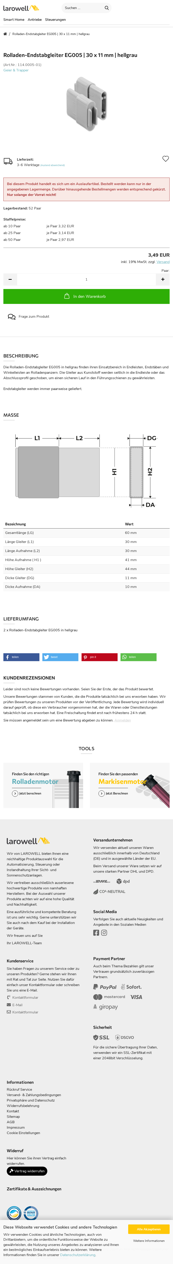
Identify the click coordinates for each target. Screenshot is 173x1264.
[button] (128, 8)
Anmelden (122, 720)
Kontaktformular (25, 997)
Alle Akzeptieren (149, 1229)
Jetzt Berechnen (117, 793)
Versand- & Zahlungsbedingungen (34, 1094)
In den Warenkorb (89, 296)
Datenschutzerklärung (77, 1254)
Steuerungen (55, 19)
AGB (11, 1122)
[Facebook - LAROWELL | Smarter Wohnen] (96, 934)
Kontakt (13, 1111)
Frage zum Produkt (33, 316)
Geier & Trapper (16, 70)
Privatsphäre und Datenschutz (31, 1100)
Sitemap (13, 1116)
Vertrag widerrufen (29, 1171)
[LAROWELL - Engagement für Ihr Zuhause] (23, 8)
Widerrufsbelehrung (23, 1105)
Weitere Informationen (149, 1241)
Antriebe (35, 19)
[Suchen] (106, 8)
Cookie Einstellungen (23, 1132)
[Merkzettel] (154, 8)
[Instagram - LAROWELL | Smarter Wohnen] (104, 934)
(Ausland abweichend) (52, 165)
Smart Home (13, 19)
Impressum (16, 1127)
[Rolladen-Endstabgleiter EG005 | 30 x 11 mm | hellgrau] (86, 103)
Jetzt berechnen (30, 793)
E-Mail (17, 1005)
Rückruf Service (19, 1089)
